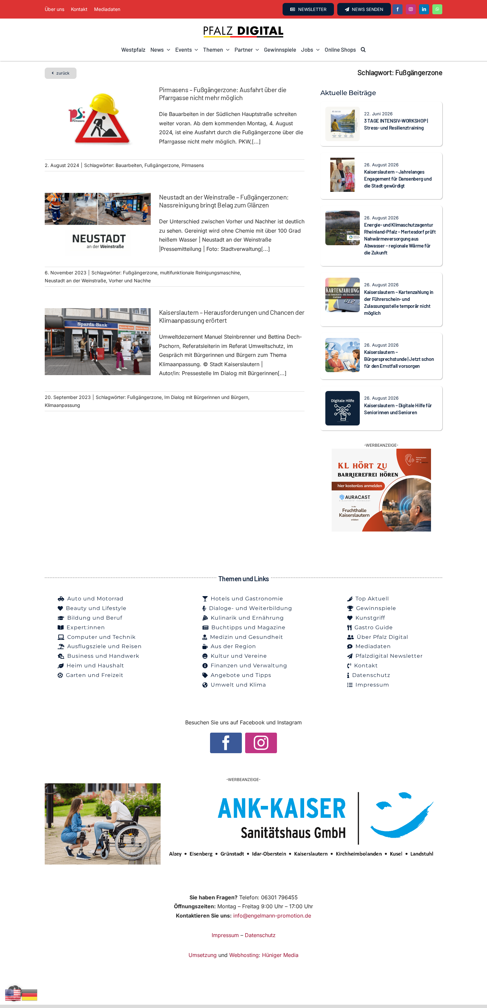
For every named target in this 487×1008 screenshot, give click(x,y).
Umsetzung (203, 955)
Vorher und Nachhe (130, 280)
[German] (30, 994)
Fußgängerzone (161, 165)
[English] (13, 994)
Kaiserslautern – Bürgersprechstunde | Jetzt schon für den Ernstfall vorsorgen (399, 359)
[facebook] (398, 9)
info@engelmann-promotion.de (272, 915)
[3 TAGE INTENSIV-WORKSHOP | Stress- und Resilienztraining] (342, 111)
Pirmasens (193, 165)
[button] (363, 49)
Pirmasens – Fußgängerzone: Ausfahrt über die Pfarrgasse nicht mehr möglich (223, 93)
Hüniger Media (280, 955)
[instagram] (411, 9)
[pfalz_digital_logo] (243, 28)
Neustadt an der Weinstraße (75, 280)
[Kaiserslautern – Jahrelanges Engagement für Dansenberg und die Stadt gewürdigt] (342, 162)
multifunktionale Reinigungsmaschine (200, 272)
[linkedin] (424, 9)
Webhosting (244, 955)
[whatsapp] (437, 9)
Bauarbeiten (129, 165)
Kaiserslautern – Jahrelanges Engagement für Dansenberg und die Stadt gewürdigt (397, 179)
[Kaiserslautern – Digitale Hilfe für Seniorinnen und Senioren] (342, 395)
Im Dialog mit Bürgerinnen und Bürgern (206, 397)
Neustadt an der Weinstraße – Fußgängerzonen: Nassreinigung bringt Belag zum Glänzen (224, 201)
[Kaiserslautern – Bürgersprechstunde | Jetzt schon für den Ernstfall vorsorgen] (342, 342)
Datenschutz (260, 935)
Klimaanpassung (62, 405)
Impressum (225, 935)
